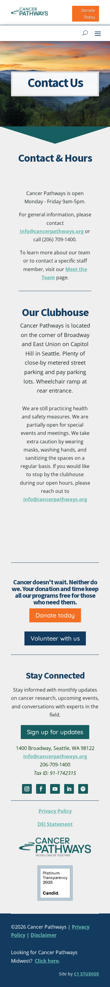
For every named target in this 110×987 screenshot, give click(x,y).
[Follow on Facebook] (41, 789)
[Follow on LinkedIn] (69, 789)
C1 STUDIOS (86, 974)
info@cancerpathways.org (52, 231)
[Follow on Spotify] (83, 789)
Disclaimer (44, 935)
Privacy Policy (55, 811)
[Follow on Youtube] (55, 789)
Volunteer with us (55, 638)
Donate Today (88, 13)
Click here (47, 961)
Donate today (55, 615)
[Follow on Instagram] (27, 789)
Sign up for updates (55, 732)
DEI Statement (55, 824)
